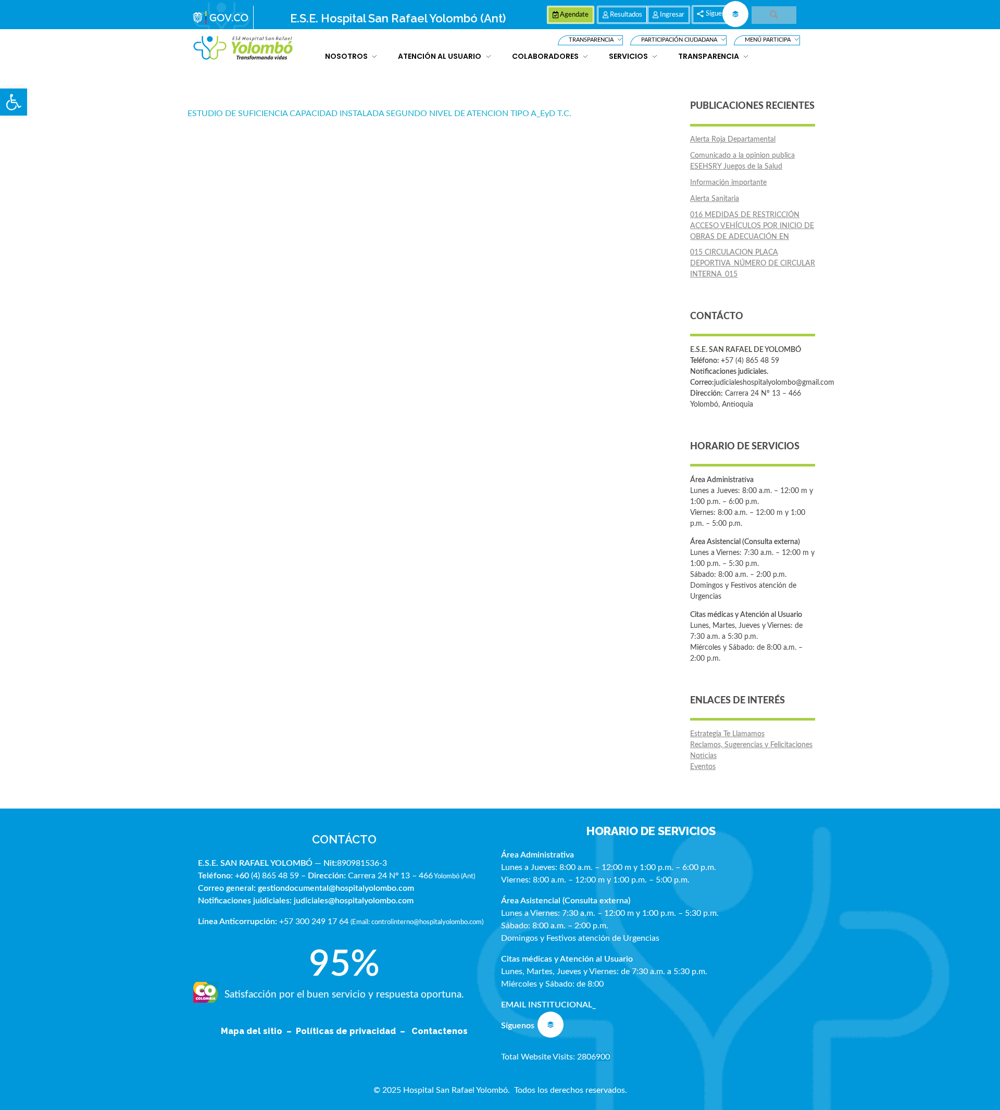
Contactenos (439, 1031)
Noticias (703, 756)
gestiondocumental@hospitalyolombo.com (336, 888)
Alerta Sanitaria (714, 199)
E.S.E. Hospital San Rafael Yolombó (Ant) (398, 18)
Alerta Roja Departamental (733, 139)
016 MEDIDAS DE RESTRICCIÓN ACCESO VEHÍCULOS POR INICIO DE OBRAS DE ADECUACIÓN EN (752, 226)
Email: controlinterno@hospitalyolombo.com (417, 922)
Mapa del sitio (252, 1031)
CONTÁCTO (344, 839)
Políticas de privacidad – (352, 1031)
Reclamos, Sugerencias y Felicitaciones (751, 745)
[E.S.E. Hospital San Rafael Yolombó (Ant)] (243, 48)
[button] (13, 102)
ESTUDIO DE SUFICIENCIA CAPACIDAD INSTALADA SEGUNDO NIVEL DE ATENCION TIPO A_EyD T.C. (379, 113)
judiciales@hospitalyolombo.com (354, 901)
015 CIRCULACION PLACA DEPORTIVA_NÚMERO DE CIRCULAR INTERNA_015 (752, 263)
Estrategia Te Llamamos (727, 734)
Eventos (703, 767)
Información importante (728, 182)
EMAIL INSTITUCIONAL (546, 1005)
